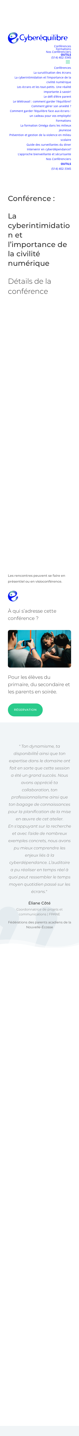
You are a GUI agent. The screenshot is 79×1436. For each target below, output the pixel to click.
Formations (63, 49)
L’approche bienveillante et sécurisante (44, 154)
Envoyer (40, 1259)
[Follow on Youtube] (65, 1398)
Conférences (62, 46)
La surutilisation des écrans (52, 72)
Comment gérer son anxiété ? (51, 106)
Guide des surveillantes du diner (49, 145)
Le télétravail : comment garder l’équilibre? (42, 101)
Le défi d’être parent (57, 96)
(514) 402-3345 (61, 57)
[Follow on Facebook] (39, 1398)
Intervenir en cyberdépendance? (49, 149)
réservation (25, 710)
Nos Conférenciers (58, 52)
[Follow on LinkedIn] (52, 1398)
